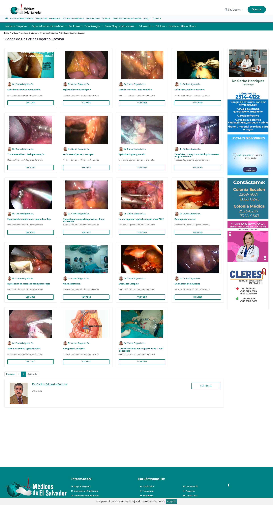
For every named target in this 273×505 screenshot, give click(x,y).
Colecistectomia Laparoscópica (24, 89)
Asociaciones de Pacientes (127, 18)
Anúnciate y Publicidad (86, 490)
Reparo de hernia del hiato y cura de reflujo (29, 219)
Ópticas (106, 18)
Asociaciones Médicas (22, 18)
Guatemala (192, 486)
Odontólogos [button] (93, 26)
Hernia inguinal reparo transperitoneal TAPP (141, 219)
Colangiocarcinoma (185, 219)
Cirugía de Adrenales (74, 348)
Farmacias (54, 18)
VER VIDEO (30, 102)
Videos (15, 33)
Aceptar (171, 501)
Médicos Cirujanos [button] (16, 26)
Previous (10, 374)
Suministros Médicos (73, 18)
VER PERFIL (206, 385)
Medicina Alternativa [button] (181, 26)
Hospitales (41, 18)
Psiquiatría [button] (145, 26)
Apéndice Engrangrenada (132, 154)
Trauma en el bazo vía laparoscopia (25, 154)
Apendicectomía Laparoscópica (23, 348)
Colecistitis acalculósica (187, 283)
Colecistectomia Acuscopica (189, 89)
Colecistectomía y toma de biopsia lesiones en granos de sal (197, 155)
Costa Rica (191, 495)
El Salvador (148, 486)
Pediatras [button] (75, 26)
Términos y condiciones (86, 495)
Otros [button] (156, 18)
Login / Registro (82, 486)
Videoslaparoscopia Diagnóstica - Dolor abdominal (84, 220)
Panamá (190, 490)
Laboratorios (93, 18)
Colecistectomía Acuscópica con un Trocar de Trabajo (141, 349)
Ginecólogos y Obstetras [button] (120, 26)
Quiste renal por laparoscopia (78, 154)
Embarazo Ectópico (129, 283)
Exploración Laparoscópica (77, 89)
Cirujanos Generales (49, 33)
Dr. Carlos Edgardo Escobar (73, 33)
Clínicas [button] (161, 26)
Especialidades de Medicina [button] (48, 26)
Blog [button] (146, 18)
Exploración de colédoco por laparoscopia (28, 283)
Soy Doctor (234, 9)
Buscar (257, 9)
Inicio (6, 33)
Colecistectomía (71, 283)
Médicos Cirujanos (29, 33)
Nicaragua (148, 490)
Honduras (148, 495)
